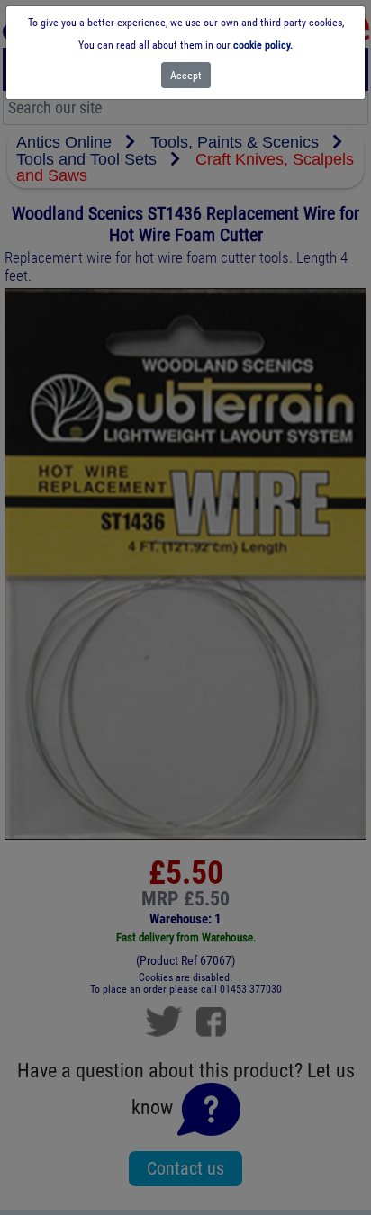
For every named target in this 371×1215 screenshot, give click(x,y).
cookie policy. (263, 45)
